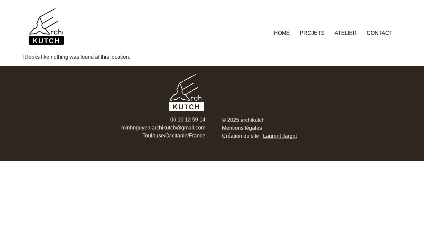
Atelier (346, 33)
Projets (312, 33)
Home (282, 33)
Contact (380, 33)
